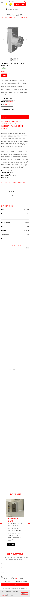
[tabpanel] (15, 150)
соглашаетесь (20, 577)
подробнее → (11, 101)
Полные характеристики (7, 109)
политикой (16, 578)
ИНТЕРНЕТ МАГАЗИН (17, 14)
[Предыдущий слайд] (3, 39)
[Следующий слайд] (26, 39)
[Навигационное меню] (2, 2)
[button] (20, 4)
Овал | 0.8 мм (7, 104)
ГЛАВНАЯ (8, 14)
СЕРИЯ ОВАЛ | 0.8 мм (14, 16)
